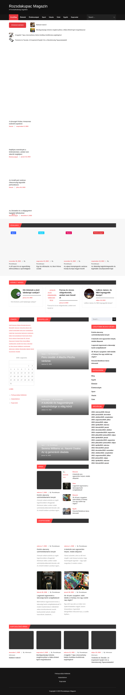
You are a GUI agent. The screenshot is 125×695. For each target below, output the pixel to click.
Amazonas (14, 325)
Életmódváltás (23, 349)
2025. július (107, 419)
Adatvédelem (15, 399)
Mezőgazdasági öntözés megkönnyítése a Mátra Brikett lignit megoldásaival (60, 30)
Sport (44, 17)
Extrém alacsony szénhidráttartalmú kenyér (46, 496)
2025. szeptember (107, 417)
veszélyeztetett (26, 346)
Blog (93, 376)
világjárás (17, 349)
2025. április (95, 425)
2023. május (112, 442)
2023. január (104, 448)
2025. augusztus (97, 419)
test (10, 346)
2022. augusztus (97, 455)
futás (13, 333)
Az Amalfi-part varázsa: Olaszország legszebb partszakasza (17, 182)
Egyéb (65, 17)
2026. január (95, 414)
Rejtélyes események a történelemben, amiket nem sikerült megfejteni (19, 152)
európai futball (16, 330)
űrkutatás (18, 351)
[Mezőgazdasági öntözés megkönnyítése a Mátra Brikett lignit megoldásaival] (48, 640)
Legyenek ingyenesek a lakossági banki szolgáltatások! (80, 488)
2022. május (104, 458)
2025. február (95, 427)
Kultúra (10, 335)
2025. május (104, 422)
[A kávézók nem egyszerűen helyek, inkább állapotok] (76, 534)
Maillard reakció (41, 25)
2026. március (96, 412)
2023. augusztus (109, 440)
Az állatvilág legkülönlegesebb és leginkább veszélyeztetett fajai (103, 268)
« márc (11, 389)
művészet (14, 338)
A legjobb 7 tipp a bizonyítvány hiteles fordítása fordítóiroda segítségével (38, 35)
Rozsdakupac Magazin (28, 6)
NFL (25, 338)
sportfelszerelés (12, 343)
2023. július (95, 442)
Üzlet (58, 17)
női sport (28, 338)
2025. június (95, 422)
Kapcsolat (74, 17)
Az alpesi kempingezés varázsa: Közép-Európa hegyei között (75, 268)
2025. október (96, 417)
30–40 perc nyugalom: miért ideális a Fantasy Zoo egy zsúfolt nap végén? (80, 500)
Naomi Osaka (20, 338)
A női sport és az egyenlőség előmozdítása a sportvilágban (19, 268)
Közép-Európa (25, 335)
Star (22, 343)
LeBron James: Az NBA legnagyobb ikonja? (104, 292)
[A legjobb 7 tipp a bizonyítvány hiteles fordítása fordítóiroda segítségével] (76, 640)
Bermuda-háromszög (26, 325)
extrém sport (22, 330)
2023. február (95, 448)
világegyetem (12, 349)
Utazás (51, 17)
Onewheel (17, 341)
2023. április (95, 445)
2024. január (104, 437)
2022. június (95, 458)
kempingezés (30, 333)
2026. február (105, 412)
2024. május (112, 435)
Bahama (19, 325)
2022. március (104, 460)
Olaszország (12, 341)
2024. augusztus (109, 432)
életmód (32, 349)
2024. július (95, 435)
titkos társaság (14, 346)
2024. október (107, 430)
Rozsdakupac (13, 264)
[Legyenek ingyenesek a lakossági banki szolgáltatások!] (49, 580)
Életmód (23, 17)
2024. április (95, 437)
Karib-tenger (24, 333)
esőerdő (11, 330)
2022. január (104, 463)
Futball (10, 333)
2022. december (96, 450)
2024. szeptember (97, 432)
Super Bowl (29, 343)
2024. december (96, 430)
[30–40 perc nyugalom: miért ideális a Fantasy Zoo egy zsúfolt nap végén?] (76, 580)
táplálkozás (20, 346)
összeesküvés (12, 351)
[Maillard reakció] (21, 640)
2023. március (104, 445)
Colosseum (16, 327)
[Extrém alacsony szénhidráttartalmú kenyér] (49, 534)
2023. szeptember (97, 440)
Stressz (25, 343)
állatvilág (28, 349)
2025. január (104, 427)
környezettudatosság (17, 335)
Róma (21, 341)
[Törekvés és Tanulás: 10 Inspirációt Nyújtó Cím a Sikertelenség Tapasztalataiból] (103, 640)
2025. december (105, 414)
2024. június (103, 435)
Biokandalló (11, 327)
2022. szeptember (107, 453)
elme (30, 327)
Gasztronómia (18, 333)
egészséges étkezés (24, 327)
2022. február (95, 463)
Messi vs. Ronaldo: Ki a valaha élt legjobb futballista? (37, 211)
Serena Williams (26, 341)
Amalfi (10, 325)
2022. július (107, 455)
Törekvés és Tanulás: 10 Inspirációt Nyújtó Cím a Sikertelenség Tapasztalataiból (41, 40)
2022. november (107, 450)
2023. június (103, 442)
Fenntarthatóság (29, 330)
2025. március (104, 425)
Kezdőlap (13, 17)
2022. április (95, 460)
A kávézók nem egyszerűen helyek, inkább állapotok (81, 476)
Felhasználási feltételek (19, 395)
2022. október (96, 453)
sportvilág (18, 343)
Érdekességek (34, 17)
